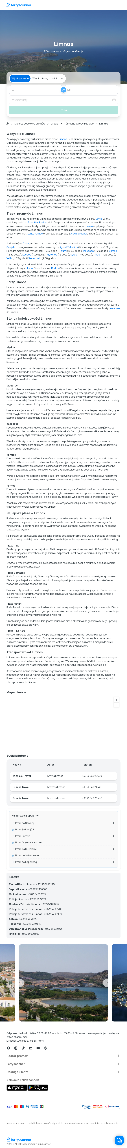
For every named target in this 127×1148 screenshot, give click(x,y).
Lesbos (26, 254)
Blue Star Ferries (37, 222)
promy (89, 226)
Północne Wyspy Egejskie (79, 123)
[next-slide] (106, 983)
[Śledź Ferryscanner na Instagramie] (16, 1048)
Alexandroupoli (78, 233)
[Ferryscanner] (19, 5)
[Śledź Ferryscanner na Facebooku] (8, 1048)
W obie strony (40, 78)
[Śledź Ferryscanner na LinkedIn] (31, 1048)
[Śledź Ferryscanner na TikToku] (23, 1048)
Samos (113, 251)
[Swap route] (63, 90)
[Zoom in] (116, 699)
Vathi (9, 258)
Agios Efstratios (68, 247)
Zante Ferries (35, 233)
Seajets (11, 247)
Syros (73, 254)
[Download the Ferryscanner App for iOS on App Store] (17, 1088)
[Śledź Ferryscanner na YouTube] (38, 1048)
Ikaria (30, 268)
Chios (26, 243)
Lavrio (99, 218)
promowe (114, 308)
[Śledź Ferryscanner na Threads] (45, 1048)
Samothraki (34, 258)
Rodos (55, 268)
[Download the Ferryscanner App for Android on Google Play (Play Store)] (37, 1088)
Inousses (88, 251)
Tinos (96, 254)
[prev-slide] (20, 983)
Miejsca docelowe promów (30, 123)
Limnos (63, 139)
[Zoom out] (116, 704)
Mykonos (52, 254)
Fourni (63, 251)
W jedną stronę (20, 78)
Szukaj (63, 110)
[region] (63, 723)
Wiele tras (57, 78)
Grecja (54, 123)
